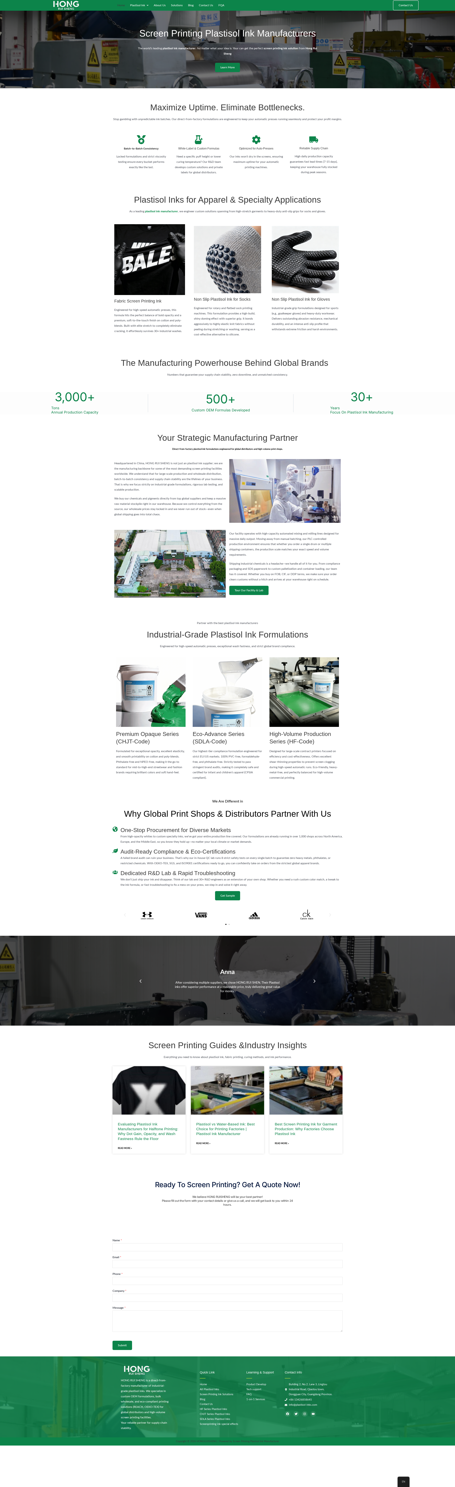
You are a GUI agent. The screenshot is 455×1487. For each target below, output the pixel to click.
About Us (160, 5)
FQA (221, 5)
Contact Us (206, 5)
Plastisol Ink (137, 5)
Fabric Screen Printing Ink (138, 301)
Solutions (177, 5)
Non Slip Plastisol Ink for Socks (222, 299)
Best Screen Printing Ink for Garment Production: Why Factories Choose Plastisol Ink (306, 1129)
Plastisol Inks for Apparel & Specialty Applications (227, 199)
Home (121, 5)
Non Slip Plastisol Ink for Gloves (301, 299)
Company (119, 1290)
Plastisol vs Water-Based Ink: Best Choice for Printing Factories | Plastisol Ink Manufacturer (225, 1129)
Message (119, 1307)
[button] (125, 915)
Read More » (125, 1148)
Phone (118, 1274)
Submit (122, 1345)
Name (117, 1240)
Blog (191, 5)
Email (117, 1257)
